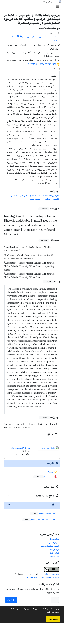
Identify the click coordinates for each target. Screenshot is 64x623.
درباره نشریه (53, 542)
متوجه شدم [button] (53, 619)
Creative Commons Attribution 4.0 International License (42, 576)
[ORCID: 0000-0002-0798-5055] (18, 36)
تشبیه (56, 199)
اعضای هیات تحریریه (50, 546)
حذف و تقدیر (35, 199)
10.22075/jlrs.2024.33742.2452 (41, 64)
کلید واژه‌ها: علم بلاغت (49, 195)
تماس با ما (54, 553)
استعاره (47, 199)
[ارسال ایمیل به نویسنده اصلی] (21, 36)
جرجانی (23, 195)
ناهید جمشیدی (53, 36)
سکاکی (14, 195)
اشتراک (11, 599)
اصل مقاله (44, 476)
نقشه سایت (54, 556)
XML (50, 472)
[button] (44, 612)
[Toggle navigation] (33, 6)
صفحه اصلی (54, 539)
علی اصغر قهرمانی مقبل (32, 36)
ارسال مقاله (53, 549)
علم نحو (33, 195)
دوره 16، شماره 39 (20, 447)
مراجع (50, 433)
